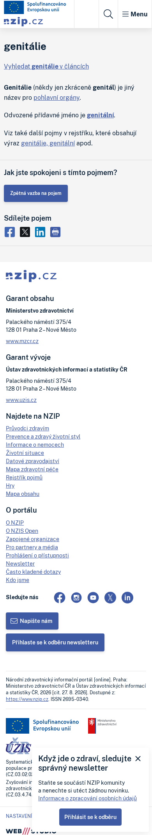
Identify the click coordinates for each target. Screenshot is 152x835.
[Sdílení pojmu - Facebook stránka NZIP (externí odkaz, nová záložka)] (11, 231)
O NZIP (15, 522)
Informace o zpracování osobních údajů (87, 798)
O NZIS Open (22, 530)
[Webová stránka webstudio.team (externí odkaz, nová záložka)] (31, 830)
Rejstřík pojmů (24, 477)
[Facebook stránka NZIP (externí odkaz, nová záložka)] (59, 597)
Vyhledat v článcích (46, 66)
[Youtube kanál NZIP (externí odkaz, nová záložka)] (93, 597)
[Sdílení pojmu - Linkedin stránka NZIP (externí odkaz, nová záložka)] (41, 231)
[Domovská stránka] (35, 7)
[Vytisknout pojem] (56, 231)
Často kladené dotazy (33, 571)
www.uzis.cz (21, 399)
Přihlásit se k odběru (90, 817)
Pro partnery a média (32, 547)
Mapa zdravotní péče (32, 469)
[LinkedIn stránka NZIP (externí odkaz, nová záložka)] (127, 597)
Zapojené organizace (32, 539)
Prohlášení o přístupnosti (37, 555)
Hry (10, 485)
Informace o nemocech (35, 444)
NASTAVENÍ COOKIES (29, 816)
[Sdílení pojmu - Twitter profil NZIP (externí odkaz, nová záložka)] (26, 231)
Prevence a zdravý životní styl (43, 436)
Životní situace (25, 452)
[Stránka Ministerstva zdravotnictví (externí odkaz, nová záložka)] (102, 726)
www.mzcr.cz (22, 341)
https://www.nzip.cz (27, 699)
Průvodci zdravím (27, 428)
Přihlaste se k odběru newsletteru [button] (55, 642)
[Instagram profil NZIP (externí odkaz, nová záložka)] (76, 597)
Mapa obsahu (22, 493)
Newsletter (20, 563)
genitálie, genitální (48, 143)
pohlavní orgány (57, 97)
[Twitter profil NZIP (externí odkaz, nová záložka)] (110, 597)
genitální (100, 115)
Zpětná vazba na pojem (36, 193)
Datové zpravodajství (32, 461)
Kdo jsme (17, 580)
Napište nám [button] (36, 620)
